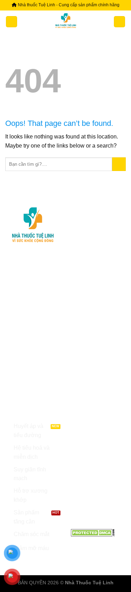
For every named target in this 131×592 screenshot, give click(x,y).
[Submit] (119, 164)
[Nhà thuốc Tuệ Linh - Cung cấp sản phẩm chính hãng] (66, 21)
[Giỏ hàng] (119, 22)
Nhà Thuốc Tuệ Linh (89, 582)
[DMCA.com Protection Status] (93, 532)
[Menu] (11, 22)
